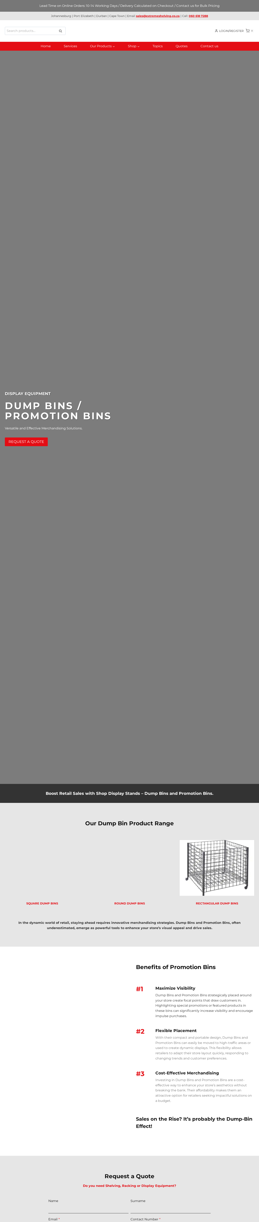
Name (53, 1201)
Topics (158, 46)
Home (46, 46)
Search (62, 31)
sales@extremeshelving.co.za (158, 16)
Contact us (209, 46)
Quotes (182, 46)
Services (70, 46)
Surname (138, 1201)
